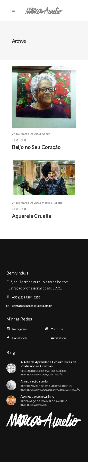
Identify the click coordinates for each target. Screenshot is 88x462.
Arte (26, 374)
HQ (62, 389)
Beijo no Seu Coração (36, 147)
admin (46, 134)
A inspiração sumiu (34, 381)
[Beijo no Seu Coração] (44, 97)
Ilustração (55, 374)
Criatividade (38, 374)
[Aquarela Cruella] (44, 177)
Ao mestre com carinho (37, 396)
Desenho (53, 389)
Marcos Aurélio (52, 202)
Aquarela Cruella (31, 216)
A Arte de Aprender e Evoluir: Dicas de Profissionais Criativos (48, 364)
